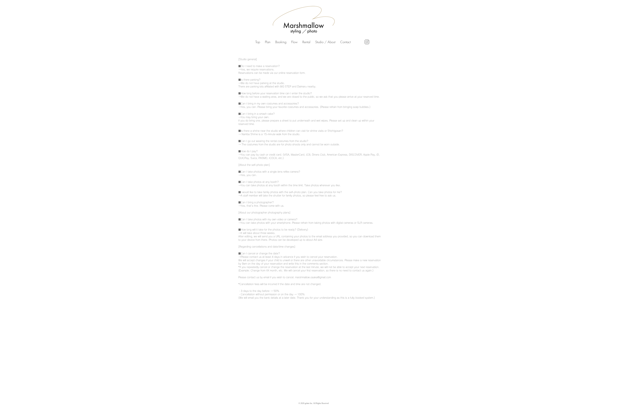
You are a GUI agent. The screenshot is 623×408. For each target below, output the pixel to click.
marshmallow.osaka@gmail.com (313, 277)
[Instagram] (367, 42)
